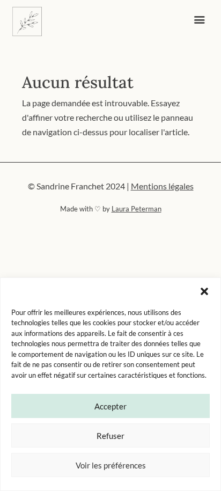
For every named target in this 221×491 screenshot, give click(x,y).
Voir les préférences (111, 465)
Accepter (110, 406)
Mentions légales (162, 186)
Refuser (110, 436)
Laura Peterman (136, 208)
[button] (204, 291)
